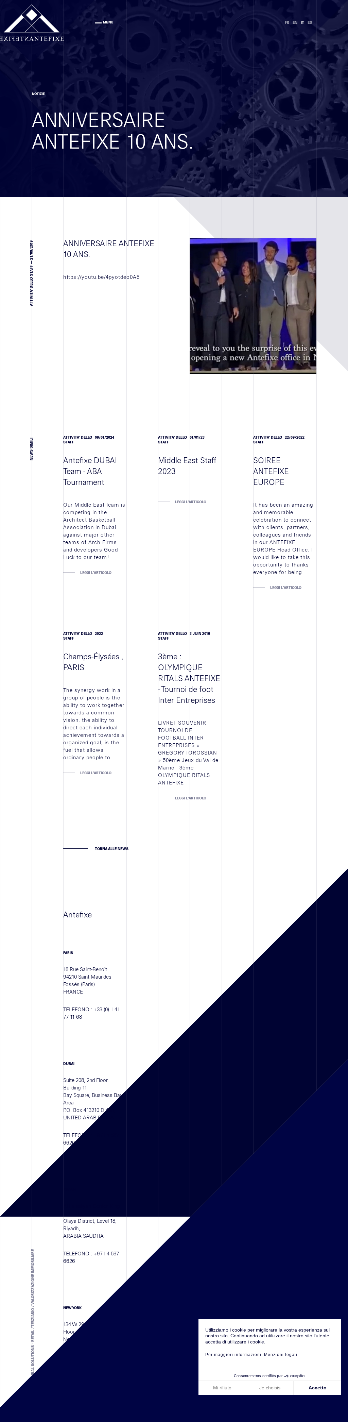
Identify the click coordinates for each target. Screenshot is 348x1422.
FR (287, 22)
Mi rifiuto (222, 1387)
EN (295, 22)
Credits (103, 1395)
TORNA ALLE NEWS (111, 849)
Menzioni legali (280, 1354)
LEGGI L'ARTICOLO (95, 573)
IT (302, 22)
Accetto (318, 1387)
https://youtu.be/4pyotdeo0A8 (101, 277)
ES (310, 22)
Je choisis (269, 1387)
